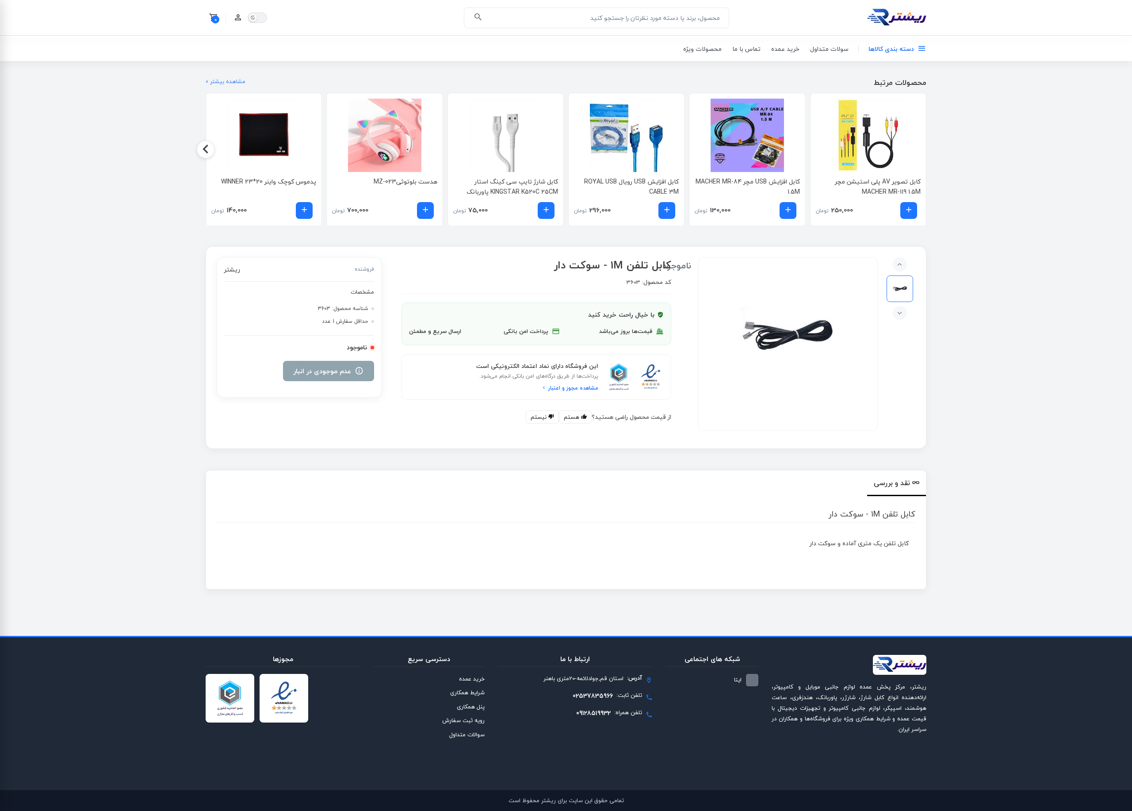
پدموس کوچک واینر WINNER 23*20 (268, 181)
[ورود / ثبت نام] (238, 18)
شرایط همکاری (467, 692)
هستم (572, 417)
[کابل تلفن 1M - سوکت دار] (788, 335)
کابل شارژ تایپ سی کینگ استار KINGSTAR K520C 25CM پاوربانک (512, 187)
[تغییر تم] (257, 17)
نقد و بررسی (892, 483)
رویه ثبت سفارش (463, 720)
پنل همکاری (471, 707)
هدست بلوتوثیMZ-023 (405, 181)
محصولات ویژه (702, 48)
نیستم (539, 417)
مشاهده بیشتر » (225, 81)
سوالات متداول (467, 734)
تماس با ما (746, 48)
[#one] (900, 288)
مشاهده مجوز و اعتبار (572, 388)
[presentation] (926, 149)
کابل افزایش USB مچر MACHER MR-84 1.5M (748, 187)
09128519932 (593, 713)
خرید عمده (785, 48)
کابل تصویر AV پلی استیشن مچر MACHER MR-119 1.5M (878, 187)
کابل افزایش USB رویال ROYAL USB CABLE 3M (631, 187)
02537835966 (593, 695)
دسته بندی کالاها (891, 48)
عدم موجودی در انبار (322, 371)
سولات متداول (829, 48)
